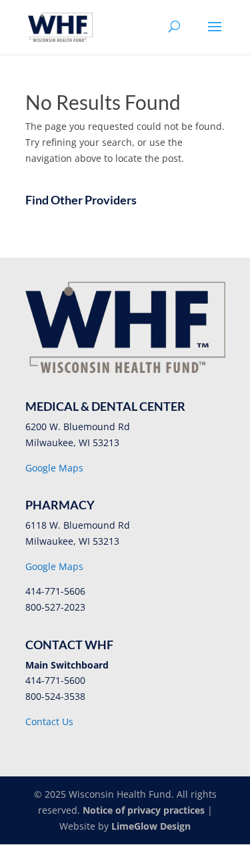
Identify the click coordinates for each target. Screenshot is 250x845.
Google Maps (54, 467)
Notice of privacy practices (144, 810)
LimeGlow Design (151, 826)
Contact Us (49, 721)
